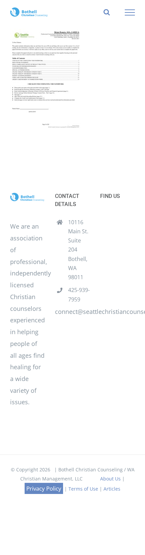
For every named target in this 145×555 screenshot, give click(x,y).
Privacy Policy (43, 488)
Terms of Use (83, 489)
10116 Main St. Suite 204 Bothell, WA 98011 (78, 249)
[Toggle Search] (107, 12)
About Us (110, 478)
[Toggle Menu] (130, 12)
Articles (112, 489)
